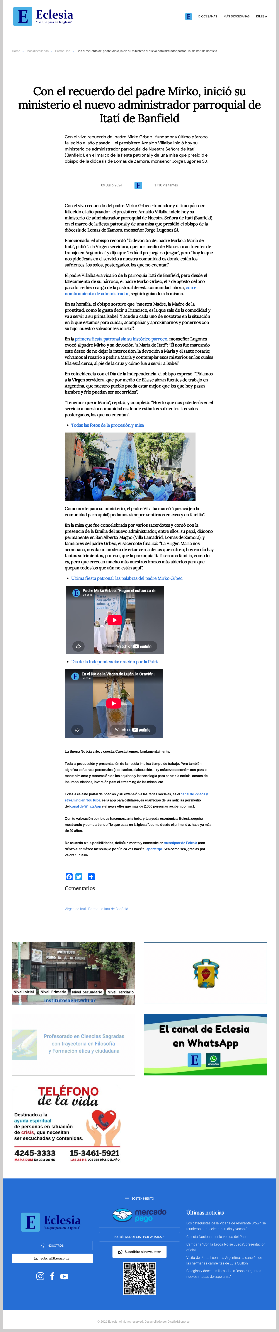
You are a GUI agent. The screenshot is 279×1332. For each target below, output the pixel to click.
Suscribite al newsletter (143, 1251)
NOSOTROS (56, 1245)
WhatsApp (92, 806)
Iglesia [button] (261, 16)
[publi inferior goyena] (73, 1044)
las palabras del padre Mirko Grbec (127, 578)
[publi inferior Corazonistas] (205, 973)
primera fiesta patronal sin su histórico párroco (121, 338)
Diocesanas (207, 16)
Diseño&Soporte (178, 1321)
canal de (77, 806)
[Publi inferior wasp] (205, 1044)
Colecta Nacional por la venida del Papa (217, 1237)
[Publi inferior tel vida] (66, 1123)
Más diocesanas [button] (237, 16)
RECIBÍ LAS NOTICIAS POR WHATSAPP (139, 1237)
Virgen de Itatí (76, 909)
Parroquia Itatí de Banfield (108, 909)
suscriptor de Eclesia (180, 843)
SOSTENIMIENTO (142, 1198)
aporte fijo (154, 849)
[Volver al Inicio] (44, 16)
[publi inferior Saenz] (73, 973)
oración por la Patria (115, 661)
